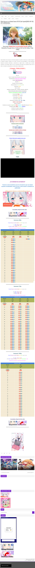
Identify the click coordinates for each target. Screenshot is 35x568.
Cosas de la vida (17, 16)
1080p (2, 16)
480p (5, 16)
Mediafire (5, 18)
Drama (23, 16)
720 (8, 16)
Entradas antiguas (30, 472)
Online (13, 18)
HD (1, 18)
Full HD (26, 16)
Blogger (33, 560)
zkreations (29, 560)
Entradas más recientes (5, 472)
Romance (17, 18)
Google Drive (31, 16)
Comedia (12, 16)
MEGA (9, 18)
